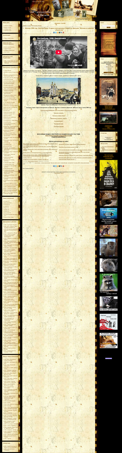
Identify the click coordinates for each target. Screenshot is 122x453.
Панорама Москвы (59, 126)
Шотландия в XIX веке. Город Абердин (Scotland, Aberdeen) (72, 144)
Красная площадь (59, 113)
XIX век (109, 65)
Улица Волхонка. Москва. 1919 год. (67, 159)
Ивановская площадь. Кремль (58, 118)
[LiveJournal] (61, 32)
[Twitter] (56, 32)
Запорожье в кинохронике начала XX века (68, 147)
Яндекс (103, 148)
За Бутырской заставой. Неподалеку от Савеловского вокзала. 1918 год (75, 149)
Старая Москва (63, 162)
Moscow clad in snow (55, 162)
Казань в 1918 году (27, 157)
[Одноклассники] (58, 32)
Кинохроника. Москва (37, 25)
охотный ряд (71, 162)
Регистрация (84, 18)
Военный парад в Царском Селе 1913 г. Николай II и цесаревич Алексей (75, 157)
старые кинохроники (45, 162)
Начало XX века (109, 66)
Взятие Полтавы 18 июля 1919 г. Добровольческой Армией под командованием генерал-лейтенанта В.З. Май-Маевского (37, 155)
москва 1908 (77, 162)
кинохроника (37, 162)
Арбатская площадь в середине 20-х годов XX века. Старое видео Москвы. (76, 155)
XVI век (109, 71)
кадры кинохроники (84, 162)
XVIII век (110, 68)
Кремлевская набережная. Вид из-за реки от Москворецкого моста (59, 110)
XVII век (109, 69)
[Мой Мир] (60, 32)
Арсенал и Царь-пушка (58, 115)
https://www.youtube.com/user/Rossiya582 (58, 135)
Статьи (29, 25)
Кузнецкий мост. (58, 121)
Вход (89, 18)
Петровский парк (58, 123)
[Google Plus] (63, 32)
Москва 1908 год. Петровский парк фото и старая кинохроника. (37, 152)
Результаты (104, 73)
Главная (78, 18)
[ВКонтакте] (54, 32)
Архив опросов (111, 73)
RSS (89, 19)
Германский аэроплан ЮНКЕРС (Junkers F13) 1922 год (35, 159)
